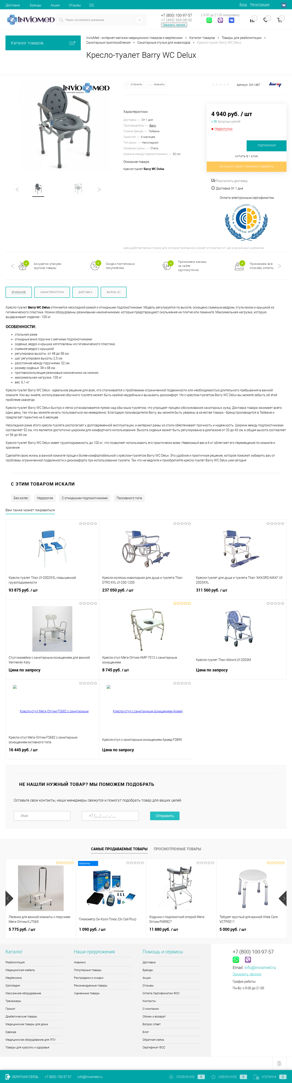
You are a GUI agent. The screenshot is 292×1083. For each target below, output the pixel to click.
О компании (151, 1008)
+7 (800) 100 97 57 (58, 1077)
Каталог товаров (27, 42)
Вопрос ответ (152, 1024)
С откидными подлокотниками (85, 498)
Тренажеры (13, 1001)
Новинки (80, 962)
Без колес (21, 498)
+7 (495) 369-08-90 (176, 20)
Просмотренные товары (177, 848)
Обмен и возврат (154, 1016)
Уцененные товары (87, 993)
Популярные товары (88, 970)
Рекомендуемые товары (90, 985)
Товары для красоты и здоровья (27, 1047)
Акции (55, 5)
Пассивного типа (129, 498)
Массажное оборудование (23, 993)
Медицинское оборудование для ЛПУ (30, 1039)
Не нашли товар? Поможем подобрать (246, 166)
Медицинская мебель (20, 970)
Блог (146, 1032)
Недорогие (45, 498)
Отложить (136, 85)
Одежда (10, 1032)
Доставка (12, 5)
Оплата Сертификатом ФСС (161, 993)
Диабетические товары (21, 1016)
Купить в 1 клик (246, 156)
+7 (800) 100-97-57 (176, 15)
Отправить (165, 816)
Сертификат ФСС (154, 1047)
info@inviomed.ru (260, 967)
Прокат (10, 1008)
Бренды (36, 5)
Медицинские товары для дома (26, 1024)
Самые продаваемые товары (119, 848)
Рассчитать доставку (231, 181)
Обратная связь (153, 1039)
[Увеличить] (64, 126)
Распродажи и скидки (88, 977)
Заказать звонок (174, 25)
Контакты (149, 1001)
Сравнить (159, 85)
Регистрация (259, 4)
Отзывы (75, 5)
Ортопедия (12, 985)
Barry (152, 125)
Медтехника (13, 977)
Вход (243, 4)
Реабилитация (15, 962)
